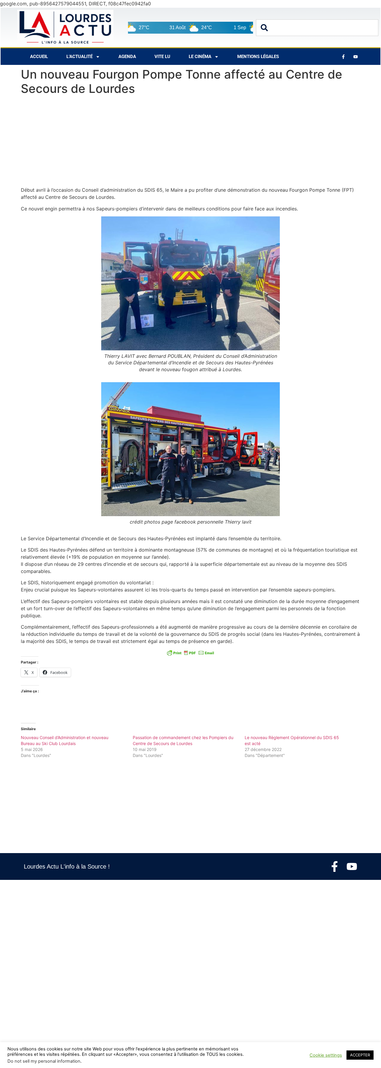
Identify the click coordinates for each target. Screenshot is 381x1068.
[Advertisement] (190, 142)
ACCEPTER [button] (360, 1055)
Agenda (127, 56)
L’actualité (79, 56)
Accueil (39, 56)
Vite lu (162, 56)
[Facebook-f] (334, 866)
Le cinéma (200, 56)
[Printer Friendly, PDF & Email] (190, 652)
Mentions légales (258, 56)
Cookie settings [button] (326, 1055)
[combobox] (317, 27)
